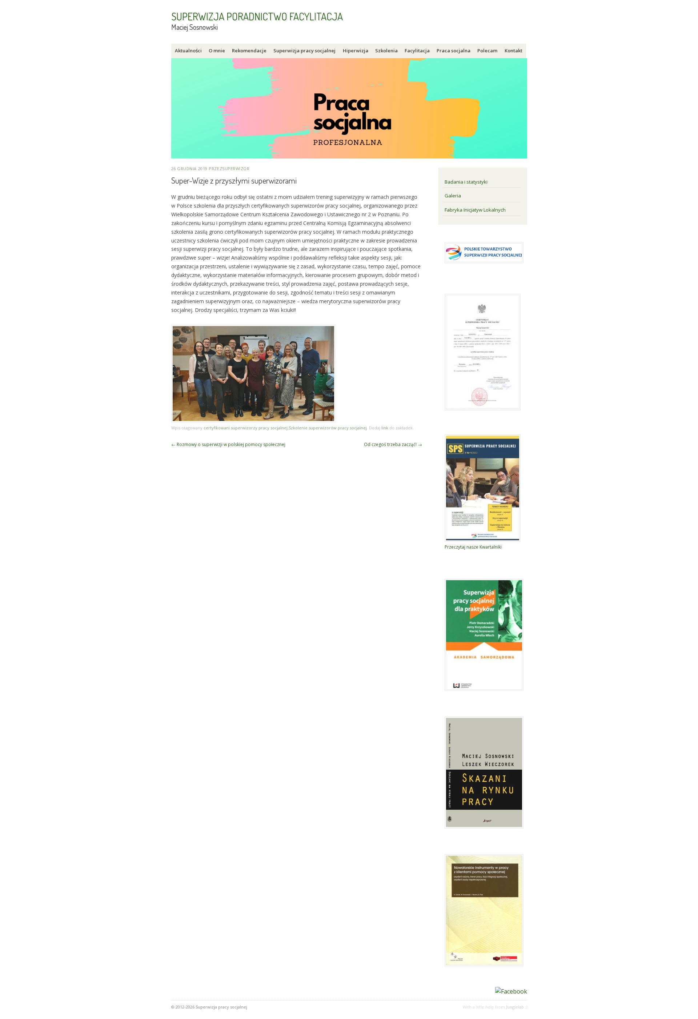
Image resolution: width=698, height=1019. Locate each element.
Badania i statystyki (466, 181)
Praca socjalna (453, 50)
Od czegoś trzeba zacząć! (393, 444)
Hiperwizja (355, 50)
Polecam (487, 50)
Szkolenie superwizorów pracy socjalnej (328, 427)
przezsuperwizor (229, 168)
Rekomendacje (249, 50)
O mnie (217, 50)
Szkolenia (386, 50)
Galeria (453, 195)
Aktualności (188, 50)
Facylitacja (417, 50)
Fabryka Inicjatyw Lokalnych (475, 209)
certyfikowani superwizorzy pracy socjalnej (246, 427)
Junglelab (515, 1007)
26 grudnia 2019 (189, 168)
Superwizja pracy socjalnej (304, 50)
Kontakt (513, 50)
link (384, 427)
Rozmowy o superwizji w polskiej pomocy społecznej (228, 444)
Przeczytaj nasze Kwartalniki (473, 547)
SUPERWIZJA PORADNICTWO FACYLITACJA (257, 16)
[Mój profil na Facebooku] (511, 991)
